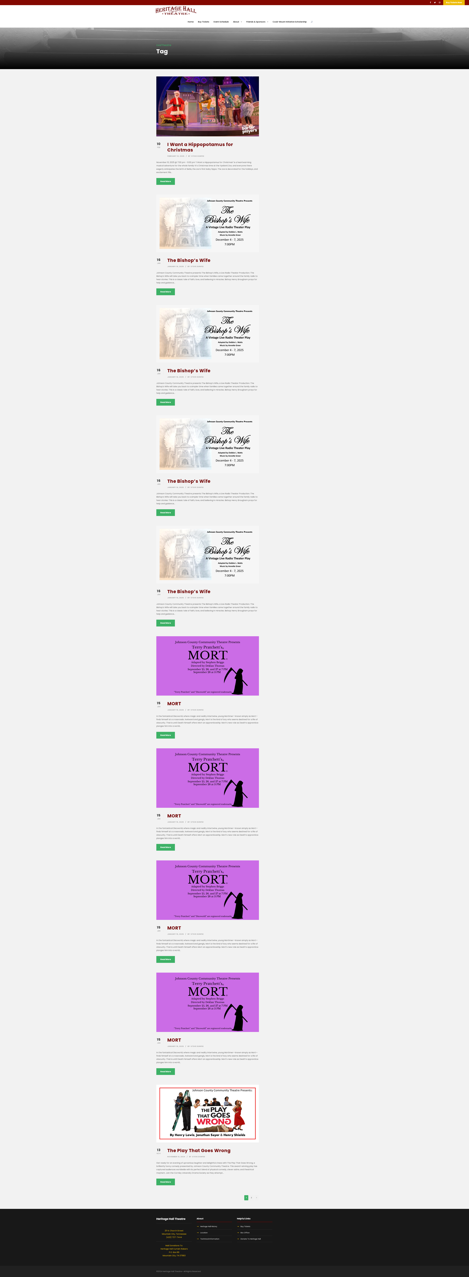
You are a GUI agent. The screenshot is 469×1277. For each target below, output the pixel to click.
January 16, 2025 (175, 266)
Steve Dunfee (197, 156)
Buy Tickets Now (454, 2)
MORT (174, 703)
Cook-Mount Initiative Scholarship (290, 21)
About (236, 21)
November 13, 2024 (176, 1157)
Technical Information (209, 1239)
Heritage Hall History (208, 1226)
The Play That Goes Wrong (199, 1150)
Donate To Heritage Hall (251, 1239)
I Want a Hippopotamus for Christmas (200, 147)
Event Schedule (221, 21)
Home (191, 21)
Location (204, 1232)
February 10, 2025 (175, 156)
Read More (165, 181)
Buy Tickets (203, 21)
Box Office (245, 1232)
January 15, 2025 (175, 710)
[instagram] (439, 2)
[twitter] (435, 2)
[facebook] (430, 2)
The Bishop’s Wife (188, 260)
